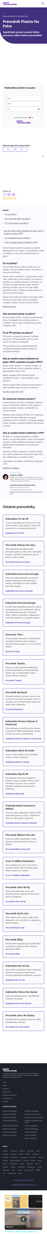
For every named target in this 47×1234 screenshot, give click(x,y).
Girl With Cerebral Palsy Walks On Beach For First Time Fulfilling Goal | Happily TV (23, 1211)
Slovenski (21, 1167)
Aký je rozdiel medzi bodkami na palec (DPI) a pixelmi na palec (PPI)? (24, 232)
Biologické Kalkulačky (10, 1111)
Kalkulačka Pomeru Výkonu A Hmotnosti (23, 738)
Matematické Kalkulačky (10, 1126)
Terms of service (28, 1180)
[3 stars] (9, 198)
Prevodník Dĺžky (12, 954)
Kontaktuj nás (7, 1098)
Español (22, 1151)
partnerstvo (7, 1092)
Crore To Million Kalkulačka (17, 875)
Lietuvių (40, 1157)
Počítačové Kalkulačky (10, 1132)
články (5, 1085)
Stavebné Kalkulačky (10, 1114)
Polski (22, 1164)
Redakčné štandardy (10, 1095)
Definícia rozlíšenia (11, 468)
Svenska (26, 1160)
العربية (38, 1151)
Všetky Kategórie (30, 1135)
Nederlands (13, 1164)
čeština (19, 1170)
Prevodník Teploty (13, 680)
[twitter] (13, 194)
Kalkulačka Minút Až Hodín (17, 762)
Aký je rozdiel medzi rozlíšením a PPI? (21, 242)
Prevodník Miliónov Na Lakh (17, 849)
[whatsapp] (9, 194)
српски (13, 1167)
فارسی (39, 1167)
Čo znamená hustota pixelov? (18, 238)
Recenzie (6, 1089)
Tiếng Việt (29, 1164)
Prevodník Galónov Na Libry (17, 562)
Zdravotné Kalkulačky (10, 1121)
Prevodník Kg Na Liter (15, 928)
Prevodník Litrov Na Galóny (17, 1027)
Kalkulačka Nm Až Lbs (15, 980)
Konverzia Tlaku (12, 651)
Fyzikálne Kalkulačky (9, 1129)
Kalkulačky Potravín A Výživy (34, 1117)
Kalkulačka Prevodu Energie (17, 622)
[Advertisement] (23, 64)
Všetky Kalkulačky (31, 1138)
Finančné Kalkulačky (9, 1117)
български (24, 1157)
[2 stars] (6, 198)
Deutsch (13, 1154)
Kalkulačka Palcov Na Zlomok (18, 1003)
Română (5, 1157)
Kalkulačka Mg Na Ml (14, 794)
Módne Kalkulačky (31, 1132)
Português (13, 1151)
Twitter (5, 1101)
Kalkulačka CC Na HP (14, 533)
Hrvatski (33, 1157)
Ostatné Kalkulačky (31, 1126)
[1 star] (4, 198)
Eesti (20, 1173)
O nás (5, 1082)
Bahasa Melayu (15, 1160)
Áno (8, 149)
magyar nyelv (29, 1170)
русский (30, 1151)
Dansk (5, 1164)
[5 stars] (15, 198)
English (5, 1151)
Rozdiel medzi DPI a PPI (13, 391)
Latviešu (5, 1167)
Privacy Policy (17, 1180)
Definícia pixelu (9, 306)
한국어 (37, 1164)
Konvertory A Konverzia (15, 16)
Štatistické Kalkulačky (10, 1135)
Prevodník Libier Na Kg (15, 901)
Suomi (33, 1160)
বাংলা (4, 1173)
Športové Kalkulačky (31, 1129)
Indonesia (35, 1154)
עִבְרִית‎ (13, 1170)
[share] (38, 1211)
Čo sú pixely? (11, 214)
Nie (21, 149)
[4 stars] (12, 198)
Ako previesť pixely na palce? (17, 219)
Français (5, 1154)
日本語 (21, 1154)
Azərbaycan (31, 1167)
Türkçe (27, 1154)
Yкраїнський (12, 1173)
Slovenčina (14, 1157)
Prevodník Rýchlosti (14, 709)
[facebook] (4, 194)
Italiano (5, 1160)
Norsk (40, 1160)
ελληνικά (6, 1170)
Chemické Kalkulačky (32, 1111)
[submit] (43, 3)
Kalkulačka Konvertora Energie (19, 591)
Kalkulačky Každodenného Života (33, 1121)
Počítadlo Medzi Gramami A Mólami (21, 823)
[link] (7, 1211)
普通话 (38, 1170)
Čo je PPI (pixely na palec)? (17, 223)
